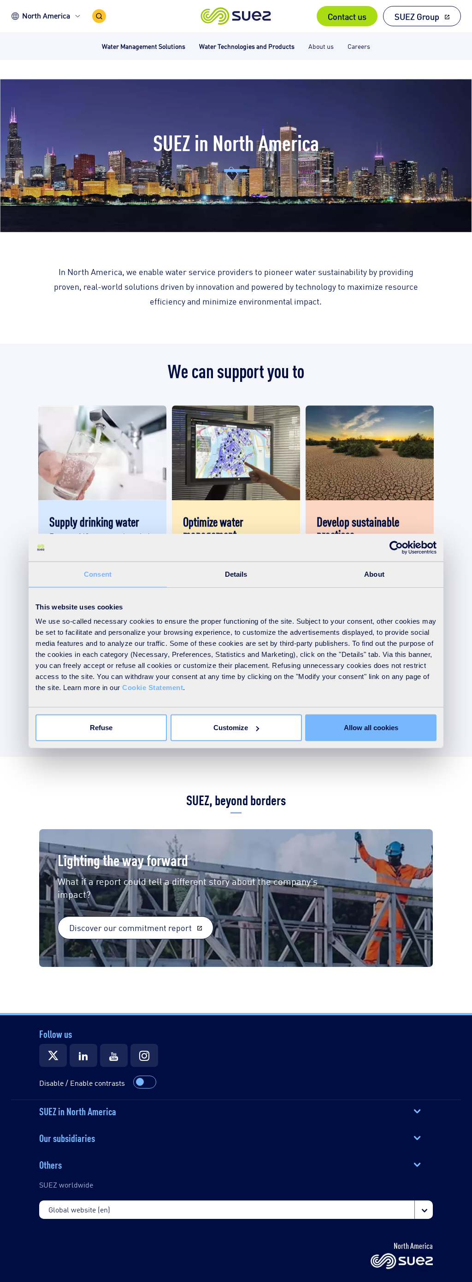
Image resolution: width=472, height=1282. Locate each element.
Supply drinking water (94, 521)
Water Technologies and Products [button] (247, 45)
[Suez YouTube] (114, 1055)
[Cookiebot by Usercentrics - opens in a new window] (396, 547)
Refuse (101, 728)
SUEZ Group (417, 16)
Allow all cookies (371, 728)
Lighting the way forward (123, 859)
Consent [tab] (98, 574)
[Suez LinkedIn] (83, 1055)
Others (50, 1164)
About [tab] (374, 574)
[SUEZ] (402, 1261)
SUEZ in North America (77, 1111)
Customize (230, 728)
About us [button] (321, 45)
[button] (236, 16)
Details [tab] (236, 574)
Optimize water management (213, 527)
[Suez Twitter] (53, 1055)
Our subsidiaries (67, 1137)
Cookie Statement (152, 687)
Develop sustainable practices (358, 527)
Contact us (347, 16)
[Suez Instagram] (144, 1055)
